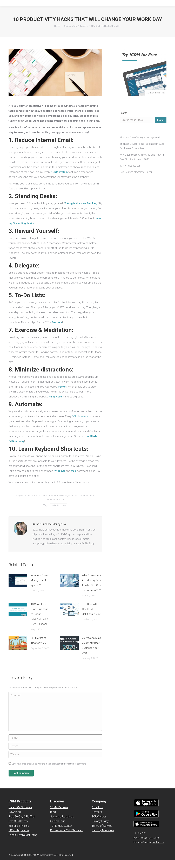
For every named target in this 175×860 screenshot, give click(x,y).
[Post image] (18, 580)
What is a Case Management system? (39, 580)
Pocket (62, 386)
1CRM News (99, 816)
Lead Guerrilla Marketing (23, 835)
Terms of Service (102, 825)
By (61, 495)
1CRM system (59, 172)
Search (123, 113)
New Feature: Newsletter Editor (136, 172)
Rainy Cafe (55, 396)
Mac (73, 470)
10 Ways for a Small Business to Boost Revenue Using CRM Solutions (39, 614)
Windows (59, 470)
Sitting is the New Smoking (81, 203)
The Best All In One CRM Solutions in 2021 (92, 609)
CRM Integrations (19, 830)
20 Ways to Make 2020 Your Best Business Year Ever (92, 645)
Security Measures (103, 830)
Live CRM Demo (18, 821)
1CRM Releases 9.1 (130, 165)
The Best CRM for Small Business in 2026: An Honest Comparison (142, 146)
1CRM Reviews (59, 807)
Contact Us (158, 842)
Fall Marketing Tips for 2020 (38, 640)
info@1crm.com (150, 837)
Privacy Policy (100, 821)
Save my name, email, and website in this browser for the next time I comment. (49, 763)
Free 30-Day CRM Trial (22, 816)
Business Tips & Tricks (35, 495)
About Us (97, 807)
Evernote (56, 322)
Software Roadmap (62, 816)
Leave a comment (55, 499)
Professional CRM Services (66, 830)
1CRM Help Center (61, 825)
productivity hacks (58, 505)
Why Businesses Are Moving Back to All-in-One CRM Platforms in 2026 (92, 583)
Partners (97, 812)
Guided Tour (57, 821)
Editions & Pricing (19, 825)
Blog (53, 812)
